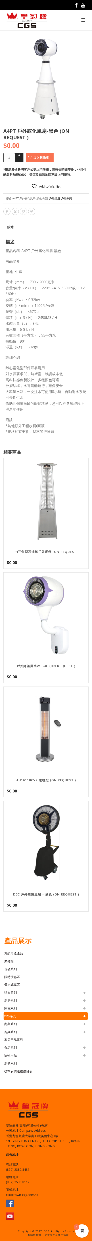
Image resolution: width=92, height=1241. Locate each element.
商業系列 (10, 1024)
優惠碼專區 (12, 984)
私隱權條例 (34, 1234)
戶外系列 (66, 198)
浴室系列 (10, 993)
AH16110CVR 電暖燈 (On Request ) (46, 780)
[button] (80, 44)
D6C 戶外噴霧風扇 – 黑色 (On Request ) (46, 894)
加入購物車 (41, 157)
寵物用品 (10, 1055)
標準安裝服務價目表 (18, 1071)
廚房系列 (10, 1000)
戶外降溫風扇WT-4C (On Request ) (46, 666)
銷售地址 (12, 1154)
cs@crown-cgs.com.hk (22, 1195)
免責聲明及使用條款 (57, 1234)
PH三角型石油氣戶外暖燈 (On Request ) (46, 552)
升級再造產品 (13, 953)
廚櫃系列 (10, 1063)
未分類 (9, 961)
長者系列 (10, 969)
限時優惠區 (12, 977)
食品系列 (10, 1047)
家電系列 (10, 1008)
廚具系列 (10, 1032)
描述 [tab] (10, 227)
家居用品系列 (13, 1040)
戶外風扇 (54, 198)
